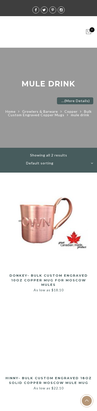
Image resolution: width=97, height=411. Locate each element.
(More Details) (77, 101)
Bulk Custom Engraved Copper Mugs (50, 113)
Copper (71, 111)
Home (10, 111)
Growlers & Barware (40, 111)
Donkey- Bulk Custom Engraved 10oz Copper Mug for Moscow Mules (48, 280)
